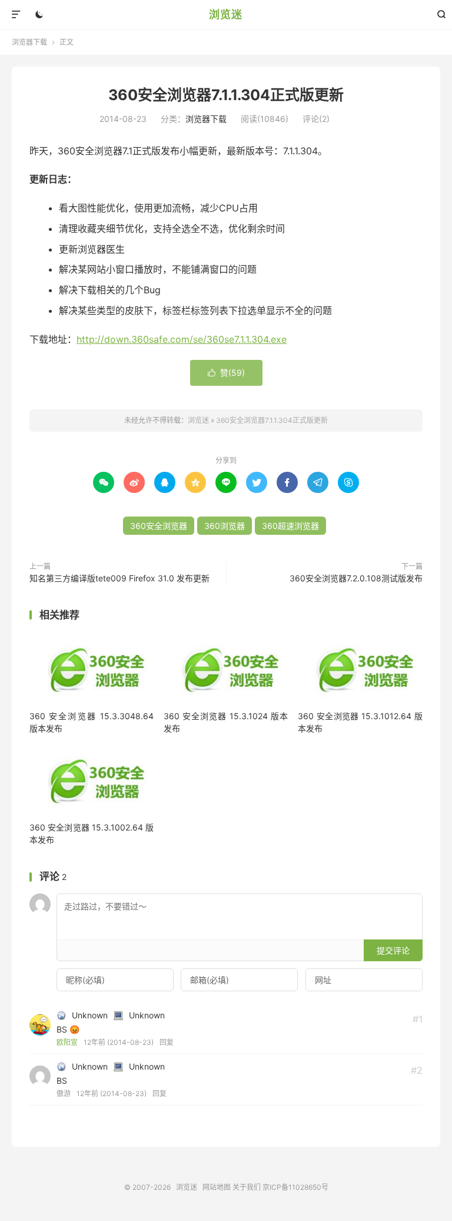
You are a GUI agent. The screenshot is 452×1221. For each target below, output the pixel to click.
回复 (166, 1042)
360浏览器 (224, 526)
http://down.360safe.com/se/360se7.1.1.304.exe (182, 339)
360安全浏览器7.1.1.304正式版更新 (226, 95)
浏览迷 (225, 14)
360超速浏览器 (290, 526)
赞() (226, 373)
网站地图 (216, 1187)
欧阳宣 (67, 1042)
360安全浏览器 (158, 526)
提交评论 (393, 950)
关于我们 (246, 1187)
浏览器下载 (29, 42)
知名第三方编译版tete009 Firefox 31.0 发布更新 (119, 578)
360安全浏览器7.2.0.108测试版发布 (356, 578)
